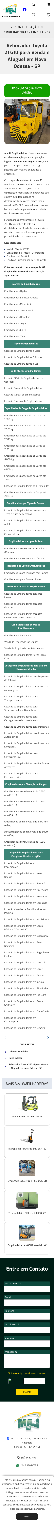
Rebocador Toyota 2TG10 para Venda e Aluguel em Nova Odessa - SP (27, 56)
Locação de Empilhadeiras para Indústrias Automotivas (26, 735)
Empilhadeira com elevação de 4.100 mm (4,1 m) (26, 823)
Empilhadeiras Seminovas (18, 635)
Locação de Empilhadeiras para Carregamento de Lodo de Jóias (21, 718)
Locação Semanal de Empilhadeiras (23, 388)
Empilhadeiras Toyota (15, 323)
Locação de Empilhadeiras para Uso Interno (23, 595)
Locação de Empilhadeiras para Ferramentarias (21, 775)
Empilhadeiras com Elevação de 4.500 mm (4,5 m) (24, 793)
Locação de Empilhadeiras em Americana (26, 889)
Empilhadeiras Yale (14, 336)
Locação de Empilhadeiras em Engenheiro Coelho (26, 954)
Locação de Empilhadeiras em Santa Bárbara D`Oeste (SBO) (23, 927)
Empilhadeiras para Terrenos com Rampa (26, 572)
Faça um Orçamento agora (27, 91)
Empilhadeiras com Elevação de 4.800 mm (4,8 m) (24, 803)
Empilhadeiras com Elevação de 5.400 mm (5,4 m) (24, 813)
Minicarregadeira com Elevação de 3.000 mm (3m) (26, 833)
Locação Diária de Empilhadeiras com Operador (24, 380)
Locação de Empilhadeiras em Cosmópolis (26, 1011)
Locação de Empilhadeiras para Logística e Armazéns (27, 765)
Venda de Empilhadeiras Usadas (21, 641)
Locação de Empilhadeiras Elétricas (23, 357)
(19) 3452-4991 (29, 1457)
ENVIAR (27, 1392)
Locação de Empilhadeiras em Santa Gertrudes (23, 1003)
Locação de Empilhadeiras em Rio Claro (25, 994)
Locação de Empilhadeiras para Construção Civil (21, 755)
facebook (24, 10)
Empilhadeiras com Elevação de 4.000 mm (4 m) (24, 843)
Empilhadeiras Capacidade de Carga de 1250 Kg (24, 447)
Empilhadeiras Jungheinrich (18, 310)
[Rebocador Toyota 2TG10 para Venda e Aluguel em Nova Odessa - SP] (27, 1430)
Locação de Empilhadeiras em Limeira (24, 1027)
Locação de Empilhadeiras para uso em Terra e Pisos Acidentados (25, 512)
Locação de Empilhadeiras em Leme (23, 969)
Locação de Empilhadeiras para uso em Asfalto (25, 522)
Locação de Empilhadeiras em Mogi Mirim (26, 935)
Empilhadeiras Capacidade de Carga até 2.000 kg (25, 494)
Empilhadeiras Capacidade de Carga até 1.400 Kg (25, 477)
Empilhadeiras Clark (15, 330)
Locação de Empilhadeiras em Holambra (25, 896)
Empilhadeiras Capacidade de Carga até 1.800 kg (25, 417)
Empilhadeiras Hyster (15, 291)
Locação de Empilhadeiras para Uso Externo (23, 605)
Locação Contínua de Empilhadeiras (23, 401)
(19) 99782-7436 (29, 1465)
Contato (50, 14)
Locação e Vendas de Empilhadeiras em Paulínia (25, 911)
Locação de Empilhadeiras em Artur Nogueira (23, 944)
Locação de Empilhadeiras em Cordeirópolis (20, 1019)
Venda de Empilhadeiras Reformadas (24, 648)
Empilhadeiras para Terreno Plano (22, 579)
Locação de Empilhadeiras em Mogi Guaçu (26, 919)
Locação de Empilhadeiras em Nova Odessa (23, 875)
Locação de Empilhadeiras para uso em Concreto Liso (25, 532)
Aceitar (27, 1517)
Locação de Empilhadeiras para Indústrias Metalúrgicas (26, 688)
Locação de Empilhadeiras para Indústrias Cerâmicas (26, 745)
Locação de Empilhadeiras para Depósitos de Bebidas (26, 678)
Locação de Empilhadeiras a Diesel (22, 350)
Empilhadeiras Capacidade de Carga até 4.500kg (25, 467)
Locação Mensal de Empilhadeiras (22, 394)
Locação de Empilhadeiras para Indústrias (26, 726)
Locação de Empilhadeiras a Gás (21, 363)
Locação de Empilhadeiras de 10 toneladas (26, 485)
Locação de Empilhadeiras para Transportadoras (21, 698)
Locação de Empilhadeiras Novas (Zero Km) (25, 656)
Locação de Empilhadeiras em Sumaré (24, 883)
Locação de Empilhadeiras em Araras (24, 975)
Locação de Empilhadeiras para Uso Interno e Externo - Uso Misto (23, 615)
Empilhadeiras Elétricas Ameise (21, 297)
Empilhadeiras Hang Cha (17, 317)
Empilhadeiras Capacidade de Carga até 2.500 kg (25, 427)
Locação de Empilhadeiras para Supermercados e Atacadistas (21, 708)
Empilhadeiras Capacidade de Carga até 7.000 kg (25, 437)
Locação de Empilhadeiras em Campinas (25, 902)
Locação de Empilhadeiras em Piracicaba (26, 988)
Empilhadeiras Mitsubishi (17, 304)
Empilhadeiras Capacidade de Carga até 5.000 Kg (25, 457)
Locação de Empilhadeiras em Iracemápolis (20, 865)
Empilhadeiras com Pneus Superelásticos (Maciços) (26, 550)
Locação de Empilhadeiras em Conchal (24, 962)
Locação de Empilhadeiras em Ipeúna (24, 981)
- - (29, 1442)
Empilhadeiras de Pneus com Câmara (24, 558)
